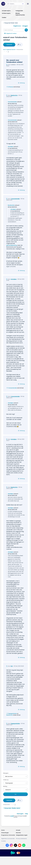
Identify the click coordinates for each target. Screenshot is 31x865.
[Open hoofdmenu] (28, 4)
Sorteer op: (6, 779)
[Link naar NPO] (18, 852)
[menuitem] (20, 813)
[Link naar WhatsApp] (23, 845)
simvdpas (10, 146)
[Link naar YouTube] (19, 845)
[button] (23, 4)
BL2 (12, 666)
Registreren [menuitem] (17, 26)
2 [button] (6, 51)
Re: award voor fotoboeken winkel (14, 61)
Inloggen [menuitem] (25, 26)
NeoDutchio (14, 95)
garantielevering (11, 245)
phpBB (12, 816)
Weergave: (6, 773)
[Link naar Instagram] (11, 845)
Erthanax (10, 87)
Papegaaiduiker (12, 713)
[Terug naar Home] (3, 4)
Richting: (5, 786)
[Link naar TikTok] (15, 845)
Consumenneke (12, 101)
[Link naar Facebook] (7, 845)
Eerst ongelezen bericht (9, 49)
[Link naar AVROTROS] (13, 853)
